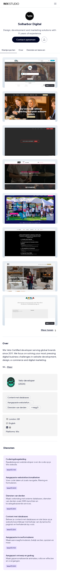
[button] (30, 72)
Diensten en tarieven (36, 50)
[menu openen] (55, 4)
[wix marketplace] (11, 3)
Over (21, 50)
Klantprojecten (8, 50)
